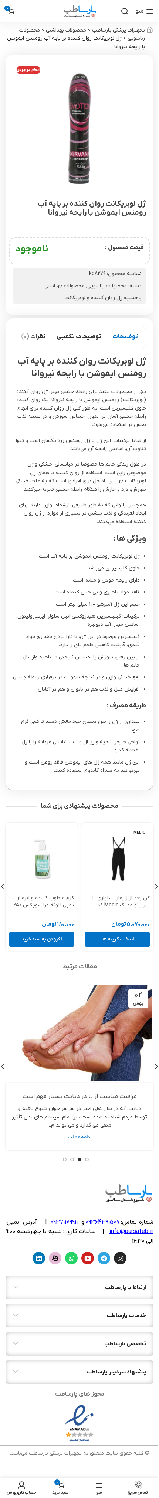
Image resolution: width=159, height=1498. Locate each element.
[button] (41, 939)
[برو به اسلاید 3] (72, 1159)
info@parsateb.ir (131, 1231)
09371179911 (64, 1222)
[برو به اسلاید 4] (65, 1159)
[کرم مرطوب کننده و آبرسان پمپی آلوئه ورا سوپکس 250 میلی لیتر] (41, 858)
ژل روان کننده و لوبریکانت (93, 297)
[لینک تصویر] (79, 1422)
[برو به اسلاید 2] (79, 1159)
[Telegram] (104, 1258)
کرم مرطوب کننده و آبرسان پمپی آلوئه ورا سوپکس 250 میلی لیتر (43, 905)
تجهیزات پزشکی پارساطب (118, 30)
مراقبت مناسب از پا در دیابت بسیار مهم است (80, 1096)
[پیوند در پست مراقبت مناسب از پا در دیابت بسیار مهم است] (79, 1033)
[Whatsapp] (71, 1258)
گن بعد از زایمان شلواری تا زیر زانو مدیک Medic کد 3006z (121, 905)
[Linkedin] (39, 1258)
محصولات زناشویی (107, 286)
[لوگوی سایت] (79, 10)
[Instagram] (120, 1258)
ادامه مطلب (79, 1137)
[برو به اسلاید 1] (87, 1159)
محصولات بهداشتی (66, 30)
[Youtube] (87, 1258)
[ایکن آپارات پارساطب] (55, 1258)
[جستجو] (124, 11)
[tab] (125, 337)
